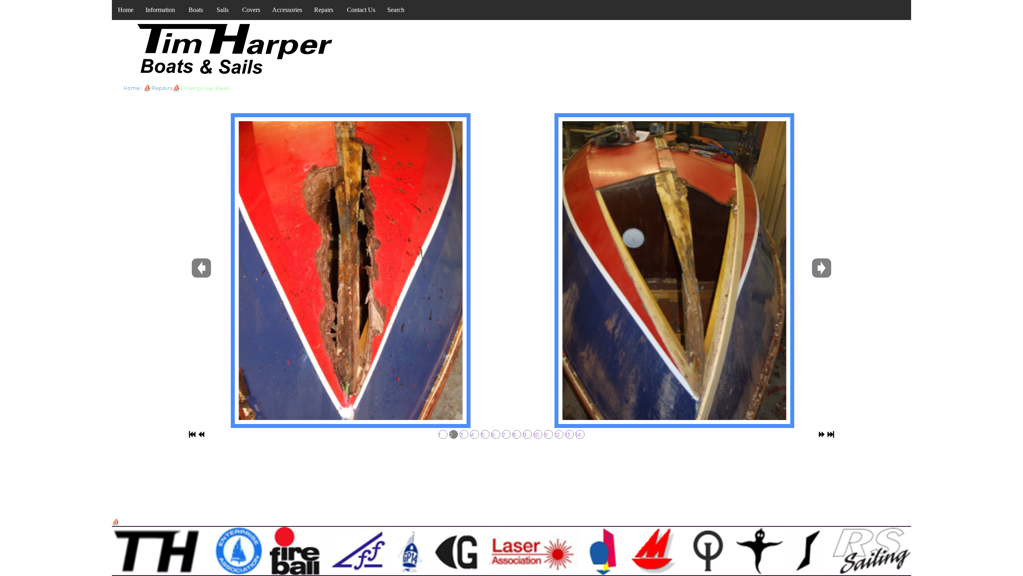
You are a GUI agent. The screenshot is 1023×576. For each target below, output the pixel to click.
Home (125, 9)
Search (395, 9)
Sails (223, 9)
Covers (251, 9)
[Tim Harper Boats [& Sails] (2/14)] (350, 270)
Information (160, 9)
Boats (196, 9)
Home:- (133, 88)
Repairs (323, 9)
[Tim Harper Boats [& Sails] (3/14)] (673, 270)
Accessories (287, 9)
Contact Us (361, 9)
